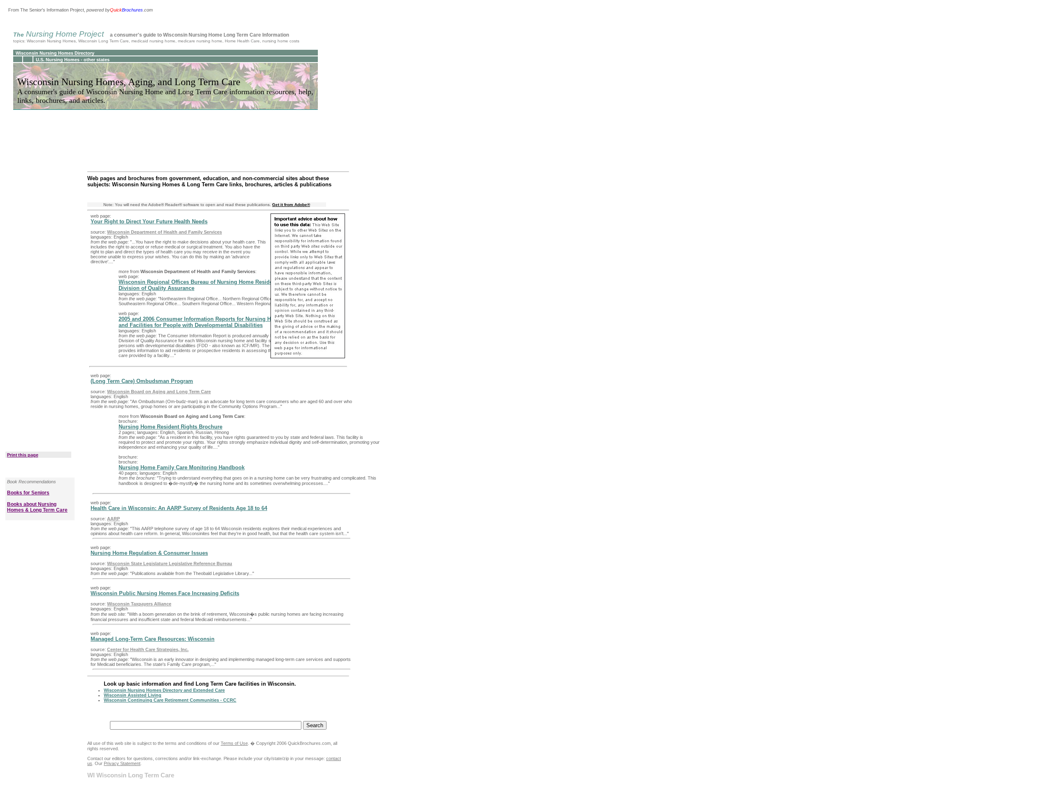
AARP (113, 518)
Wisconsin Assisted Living (132, 695)
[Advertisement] (40, 291)
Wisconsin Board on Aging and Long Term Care (159, 391)
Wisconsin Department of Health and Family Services (164, 232)
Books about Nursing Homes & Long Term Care (37, 507)
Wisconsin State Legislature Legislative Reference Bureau (169, 563)
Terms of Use (234, 743)
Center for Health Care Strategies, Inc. (148, 649)
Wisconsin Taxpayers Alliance (139, 603)
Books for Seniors (28, 493)
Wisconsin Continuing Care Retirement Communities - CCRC (170, 700)
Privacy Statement (122, 763)
